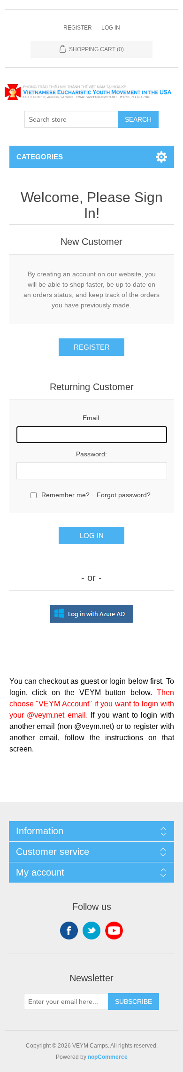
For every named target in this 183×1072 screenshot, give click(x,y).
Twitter (91, 930)
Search (138, 119)
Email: (92, 418)
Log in (110, 27)
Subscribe (133, 1001)
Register (77, 27)
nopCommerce (108, 1057)
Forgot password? (124, 495)
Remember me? (65, 495)
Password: (91, 454)
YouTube (114, 930)
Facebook (69, 930)
